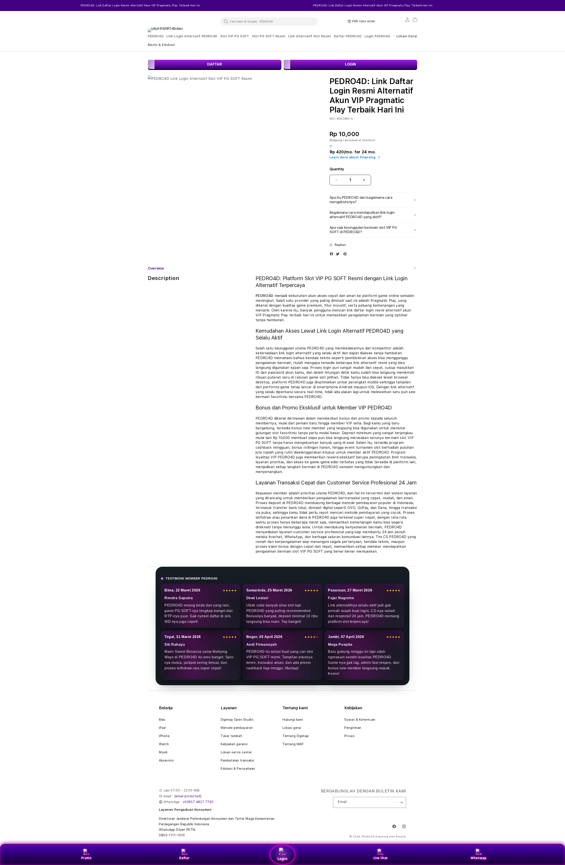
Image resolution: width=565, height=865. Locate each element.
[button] (156, 36)
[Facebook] (333, 255)
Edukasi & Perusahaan (238, 768)
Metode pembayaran (237, 728)
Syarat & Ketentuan (359, 719)
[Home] (168, 21)
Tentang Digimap (295, 736)
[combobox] (269, 21)
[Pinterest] (346, 255)
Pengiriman (352, 728)
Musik (163, 752)
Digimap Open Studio (237, 719)
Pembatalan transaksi (237, 760)
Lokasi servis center (236, 752)
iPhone (164, 736)
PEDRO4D (368, 836)
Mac (162, 719)
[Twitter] (339, 255)
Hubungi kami (292, 719)
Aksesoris (166, 760)
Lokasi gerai (291, 728)
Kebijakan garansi (234, 744)
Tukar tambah (231, 736)
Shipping (336, 140)
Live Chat (380, 858)
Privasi (349, 736)
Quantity (337, 169)
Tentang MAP (293, 744)
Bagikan (340, 244)
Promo (86, 858)
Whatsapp (478, 858)
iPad (162, 728)
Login (282, 858)
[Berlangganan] (401, 802)
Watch (164, 744)
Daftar (184, 858)
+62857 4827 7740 (198, 802)
